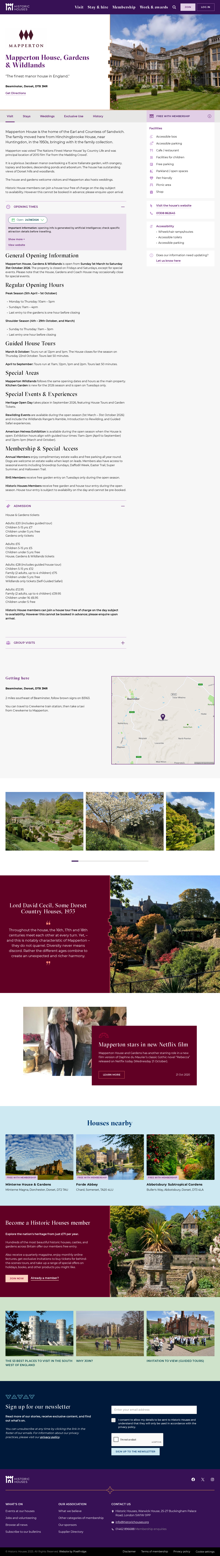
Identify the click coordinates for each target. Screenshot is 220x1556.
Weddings (47, 116)
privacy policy (49, 1437)
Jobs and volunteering (21, 1518)
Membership (124, 7)
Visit (79, 7)
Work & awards (154, 7)
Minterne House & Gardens (28, 1184)
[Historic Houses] (17, 6)
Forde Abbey (87, 1184)
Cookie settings (205, 1551)
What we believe (70, 1511)
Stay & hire (98, 7)
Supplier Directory (70, 1531)
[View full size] (44, 821)
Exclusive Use (73, 116)
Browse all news (17, 1525)
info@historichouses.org (132, 1522)
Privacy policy (181, 1551)
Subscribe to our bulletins (23, 1531)
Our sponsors (67, 1525)
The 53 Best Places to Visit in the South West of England (39, 1363)
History (98, 116)
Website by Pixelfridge (72, 1551)
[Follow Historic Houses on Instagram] (212, 1479)
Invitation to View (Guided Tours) (175, 1361)
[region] (110, 827)
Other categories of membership (81, 1518)
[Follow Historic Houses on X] (203, 1479)
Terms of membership (154, 1551)
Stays (26, 116)
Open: (28, 219)
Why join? (84, 1361)
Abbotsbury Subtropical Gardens (175, 1184)
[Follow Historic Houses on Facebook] (193, 1479)
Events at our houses (20, 1511)
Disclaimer (129, 1551)
